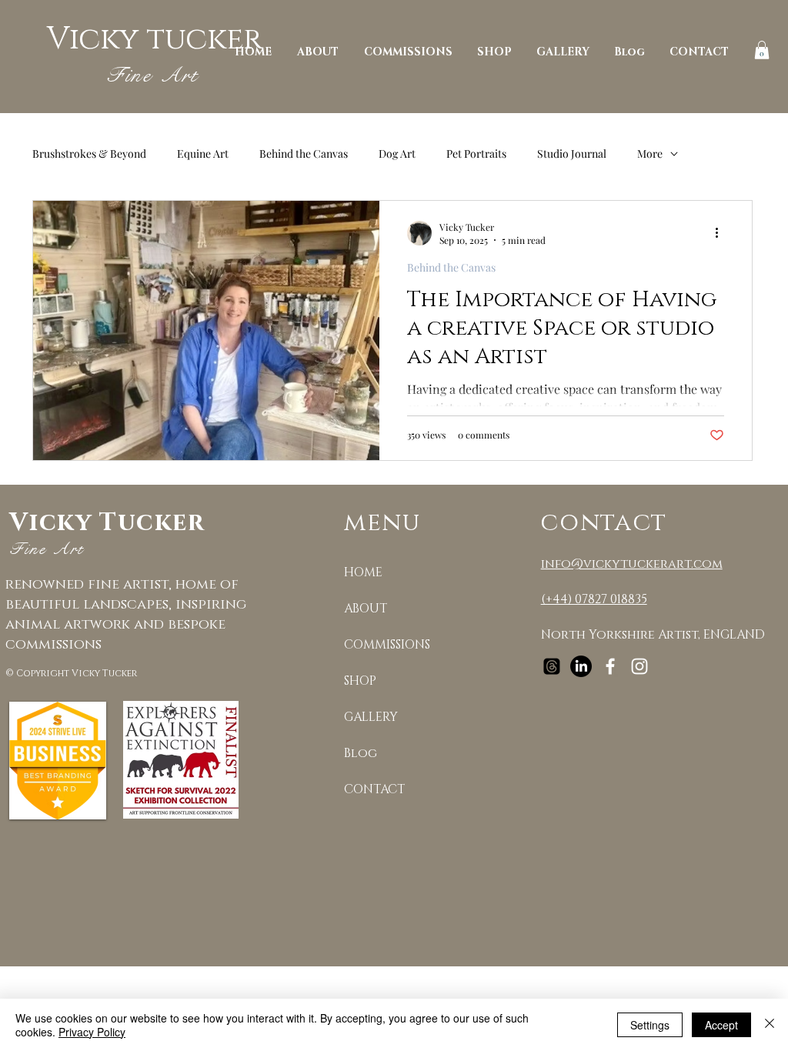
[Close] (769, 1025)
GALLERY (371, 717)
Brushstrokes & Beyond (89, 153)
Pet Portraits (476, 153)
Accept (721, 1025)
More (650, 153)
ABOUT (365, 608)
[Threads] (552, 666)
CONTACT (374, 789)
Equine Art (203, 153)
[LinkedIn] (581, 666)
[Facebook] (610, 666)
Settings (649, 1025)
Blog (360, 753)
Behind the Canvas (303, 153)
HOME (363, 572)
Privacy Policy (91, 1031)
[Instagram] (639, 666)
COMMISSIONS (387, 644)
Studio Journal (571, 153)
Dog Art (397, 153)
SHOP (360, 680)
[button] (762, 50)
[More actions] (722, 233)
